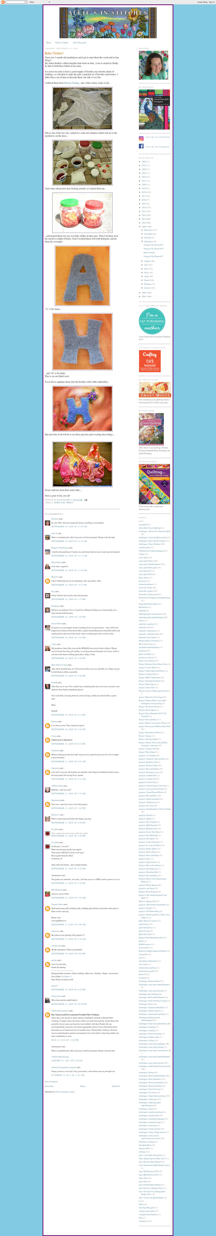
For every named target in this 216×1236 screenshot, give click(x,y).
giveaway (143, 581)
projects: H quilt (145, 815)
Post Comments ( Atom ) (65, 1091)
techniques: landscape (148, 1099)
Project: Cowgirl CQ (147, 674)
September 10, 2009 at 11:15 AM (69, 541)
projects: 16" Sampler (147, 755)
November (148, 233)
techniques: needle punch (149, 1115)
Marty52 (55, 576)
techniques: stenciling (148, 1125)
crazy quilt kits (145, 570)
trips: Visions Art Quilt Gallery (151, 1197)
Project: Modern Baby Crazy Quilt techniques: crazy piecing (152, 702)
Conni (54, 736)
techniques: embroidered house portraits (155, 1066)
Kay (53, 591)
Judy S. (54, 533)
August (147, 261)
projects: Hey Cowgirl (148, 822)
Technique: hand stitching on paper (153, 1000)
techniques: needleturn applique (152, 1118)
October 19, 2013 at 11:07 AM (67, 1075)
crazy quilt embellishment (149, 564)
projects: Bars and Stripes (149, 768)
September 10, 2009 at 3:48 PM (68, 675)
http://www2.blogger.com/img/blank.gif (155, 597)
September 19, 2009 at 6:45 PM (68, 989)
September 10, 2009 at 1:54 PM (68, 637)
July (146, 264)
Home (48, 42)
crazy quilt (143, 557)
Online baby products (60, 1010)
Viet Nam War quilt (147, 1207)
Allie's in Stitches (108, 13)
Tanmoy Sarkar (57, 904)
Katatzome (143, 607)
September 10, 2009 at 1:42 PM (68, 616)
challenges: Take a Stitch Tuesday (152, 540)
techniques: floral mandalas (150, 1079)
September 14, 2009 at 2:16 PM (68, 883)
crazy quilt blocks (146, 560)
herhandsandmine (146, 584)
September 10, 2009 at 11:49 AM (69, 570)
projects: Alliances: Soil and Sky (152, 758)
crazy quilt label (145, 574)
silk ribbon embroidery (148, 961)
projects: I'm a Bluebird (148, 835)
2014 (144, 207)
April (146, 276)
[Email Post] (85, 500)
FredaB (54, 682)
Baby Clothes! (149, 252)
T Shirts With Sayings (60, 1056)
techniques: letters (146, 1108)
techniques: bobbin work (149, 1037)
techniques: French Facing (149, 1089)
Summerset (56, 800)
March (147, 280)
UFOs (141, 1204)
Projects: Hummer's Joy (148, 828)
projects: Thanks (146, 908)
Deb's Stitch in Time (59, 664)
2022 (144, 176)
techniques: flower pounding (150, 1085)
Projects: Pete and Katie (148, 875)
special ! (54, 985)
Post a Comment (51, 1081)
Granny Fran (56, 996)
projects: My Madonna (148, 868)
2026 (144, 161)
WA (140, 1217)
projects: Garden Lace (148, 802)
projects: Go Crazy (146, 805)
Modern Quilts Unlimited (149, 640)
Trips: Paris (143, 1178)
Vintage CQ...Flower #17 (153, 256)
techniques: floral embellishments (152, 1075)
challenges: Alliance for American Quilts (155, 531)
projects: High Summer (148, 825)
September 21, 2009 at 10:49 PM (69, 1004)
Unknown (55, 750)
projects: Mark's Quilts (148, 848)
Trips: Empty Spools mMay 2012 (152, 1158)
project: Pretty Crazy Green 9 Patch (153, 723)
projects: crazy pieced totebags (151, 788)
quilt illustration (145, 927)
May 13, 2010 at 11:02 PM (65, 1040)
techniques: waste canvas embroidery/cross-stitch (149, 1137)
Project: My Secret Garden (149, 706)
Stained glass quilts (147, 971)
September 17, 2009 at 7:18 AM (68, 939)
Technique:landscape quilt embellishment (149, 1019)
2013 (144, 211)
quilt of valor (144, 931)
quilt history (144, 924)
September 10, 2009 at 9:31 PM (68, 743)
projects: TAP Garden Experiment (152, 904)
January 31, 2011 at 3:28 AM (67, 1060)
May (146, 272)
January (147, 287)
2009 (144, 226)
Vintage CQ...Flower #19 (153, 244)
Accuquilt (143, 524)
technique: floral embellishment (152, 997)
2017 (144, 196)
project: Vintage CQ (147, 748)
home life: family (63, 503)
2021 (144, 180)
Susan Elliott (56, 623)
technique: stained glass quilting (152, 1014)
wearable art (144, 1221)
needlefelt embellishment (149, 647)
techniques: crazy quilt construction (153, 1050)
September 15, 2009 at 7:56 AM (68, 897)
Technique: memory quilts (149, 1010)
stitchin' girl (56, 945)
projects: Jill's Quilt (147, 838)
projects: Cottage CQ (147, 778)
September (148, 241)
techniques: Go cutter (147, 1092)
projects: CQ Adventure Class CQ (152, 785)
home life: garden (146, 591)
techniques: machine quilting (151, 1112)
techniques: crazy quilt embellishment (154, 1056)
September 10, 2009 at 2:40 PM (68, 658)
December (148, 230)
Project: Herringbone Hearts (150, 680)
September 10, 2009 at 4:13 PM (68, 714)
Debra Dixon (56, 562)
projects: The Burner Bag (149, 911)
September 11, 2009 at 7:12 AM (68, 779)
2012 (144, 215)
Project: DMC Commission (150, 677)
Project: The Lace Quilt (148, 739)
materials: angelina (146, 624)
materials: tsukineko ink (149, 634)
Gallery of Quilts (61, 42)
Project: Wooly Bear (147, 752)
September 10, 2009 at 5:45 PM (68, 729)
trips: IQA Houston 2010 (149, 1171)
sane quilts (143, 954)
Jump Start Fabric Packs (148, 604)
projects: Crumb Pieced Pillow (151, 792)
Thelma (54, 721)
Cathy (54, 644)
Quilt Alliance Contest (148, 920)
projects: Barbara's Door (148, 765)
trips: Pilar (143, 1181)
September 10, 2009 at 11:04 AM (69, 526)
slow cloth (143, 964)
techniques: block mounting (150, 1033)
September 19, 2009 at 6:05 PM (68, 953)
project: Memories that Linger (151, 697)
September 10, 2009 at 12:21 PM (69, 584)
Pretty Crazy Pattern (147, 660)
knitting (142, 610)
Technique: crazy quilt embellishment (154, 984)
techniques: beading (147, 1027)
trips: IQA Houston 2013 (149, 1174)
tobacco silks (144, 1148)
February (148, 284)
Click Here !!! (66, 976)
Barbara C (55, 814)
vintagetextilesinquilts (148, 1214)
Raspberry (55, 606)
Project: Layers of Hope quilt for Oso (153, 690)
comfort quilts (144, 547)
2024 (144, 169)
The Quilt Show (145, 1145)
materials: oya (144, 627)
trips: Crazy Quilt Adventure (150, 1155)
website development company (64, 1067)
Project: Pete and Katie (148, 719)
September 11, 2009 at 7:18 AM (68, 793)
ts (140, 1201)
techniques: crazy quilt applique (152, 1043)
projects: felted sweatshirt (149, 799)
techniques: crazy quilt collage (151, 1047)
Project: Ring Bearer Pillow (150, 732)
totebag (142, 1151)
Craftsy (142, 554)
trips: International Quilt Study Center (154, 1165)
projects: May (144, 858)
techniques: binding (147, 1030)
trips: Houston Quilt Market (150, 1161)
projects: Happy (145, 818)
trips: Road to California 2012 (151, 1188)
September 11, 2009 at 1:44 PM (68, 808)
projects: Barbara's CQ (148, 762)
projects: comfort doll (147, 775)
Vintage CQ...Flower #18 (153, 248)
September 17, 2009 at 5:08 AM (68, 924)
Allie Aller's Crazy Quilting (150, 527)
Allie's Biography (80, 42)
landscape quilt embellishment (151, 617)
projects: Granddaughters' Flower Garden (155, 809)
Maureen (55, 518)
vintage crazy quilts (147, 1211)
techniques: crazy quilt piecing (151, 1063)
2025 (144, 165)
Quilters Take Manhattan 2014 (151, 937)
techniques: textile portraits (150, 1128)
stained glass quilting (147, 967)
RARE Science (145, 944)
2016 (144, 199)
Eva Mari (55, 829)
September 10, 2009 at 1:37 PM (68, 599)
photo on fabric (145, 654)
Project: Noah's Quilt (147, 710)
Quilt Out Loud (145, 934)
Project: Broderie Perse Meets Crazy (153, 664)
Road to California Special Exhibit (153, 951)
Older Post (116, 1086)
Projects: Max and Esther (149, 855)
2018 (144, 192)
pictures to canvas (146, 657)
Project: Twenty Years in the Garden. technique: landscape (153, 744)
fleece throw (144, 577)
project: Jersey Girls (147, 687)
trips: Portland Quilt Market (150, 1184)
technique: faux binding (149, 994)
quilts (141, 941)
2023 (144, 173)
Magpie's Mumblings (60, 547)
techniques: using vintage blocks (152, 1132)
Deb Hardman (57, 889)
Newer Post (49, 1086)
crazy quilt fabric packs (148, 567)
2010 (144, 222)
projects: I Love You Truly (149, 832)
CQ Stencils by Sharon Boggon (151, 550)
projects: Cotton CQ (147, 782)
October (147, 237)
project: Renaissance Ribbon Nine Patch (155, 726)
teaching (142, 977)
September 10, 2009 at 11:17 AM (69, 555)
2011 (144, 219)
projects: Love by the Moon (150, 845)
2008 (144, 292)
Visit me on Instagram (157, 137)
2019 (144, 188)
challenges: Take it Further (149, 544)
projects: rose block (147, 888)
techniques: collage (147, 1040)
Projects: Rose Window (148, 891)
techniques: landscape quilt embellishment (150, 1104)
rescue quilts (144, 947)
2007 (144, 296)
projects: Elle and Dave (148, 795)
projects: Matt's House (148, 852)
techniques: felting (146, 1072)
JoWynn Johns (57, 785)
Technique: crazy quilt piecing (151, 990)
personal (142, 650)
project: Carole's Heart (148, 667)
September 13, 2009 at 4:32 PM (68, 868)
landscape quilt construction (150, 614)
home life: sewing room (148, 594)
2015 (144, 203)
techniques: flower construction (151, 1082)
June (146, 268)
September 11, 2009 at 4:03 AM (68, 761)
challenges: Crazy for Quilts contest (153, 537)
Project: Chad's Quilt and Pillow (152, 670)
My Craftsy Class (146, 644)
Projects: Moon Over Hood (150, 865)
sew (140, 957)
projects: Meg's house (147, 862)
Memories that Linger (147, 637)
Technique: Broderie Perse (149, 981)
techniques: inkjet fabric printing (152, 1095)
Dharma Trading (71, 82)
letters (141, 620)
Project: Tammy (145, 736)
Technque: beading (147, 1141)
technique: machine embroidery (152, 1007)
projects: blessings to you (149, 772)
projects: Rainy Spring (148, 885)
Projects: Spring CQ (147, 901)
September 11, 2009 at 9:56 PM (68, 822)
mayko (54, 960)
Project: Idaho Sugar (147, 684)
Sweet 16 (142, 974)
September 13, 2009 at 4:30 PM (68, 835)
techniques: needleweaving (150, 1122)
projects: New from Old (148, 872)
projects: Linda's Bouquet (149, 842)
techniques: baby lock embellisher (153, 1023)
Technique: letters (146, 1004)
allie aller (63, 500)
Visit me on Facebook (157, 147)
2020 (144, 184)
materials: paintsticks (147, 630)
